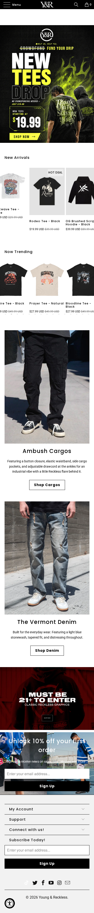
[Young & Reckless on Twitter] (26, 883)
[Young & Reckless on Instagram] (59, 883)
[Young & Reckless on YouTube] (51, 883)
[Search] (78, 5)
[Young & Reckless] (47, 4)
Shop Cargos (47, 484)
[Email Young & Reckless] (67, 883)
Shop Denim (47, 650)
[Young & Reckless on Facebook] (43, 883)
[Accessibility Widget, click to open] (10, 903)
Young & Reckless (53, 897)
